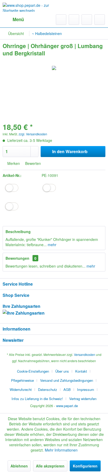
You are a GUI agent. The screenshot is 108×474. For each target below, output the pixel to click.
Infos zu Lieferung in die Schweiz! (37, 398)
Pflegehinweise (22, 380)
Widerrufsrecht (21, 389)
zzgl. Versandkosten (33, 134)
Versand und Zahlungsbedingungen (66, 380)
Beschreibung (18, 231)
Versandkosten (84, 354)
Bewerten (32, 163)
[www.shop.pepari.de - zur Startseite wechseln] (28, 7)
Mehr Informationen (61, 450)
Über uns (62, 371)
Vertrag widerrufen (82, 398)
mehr (51, 244)
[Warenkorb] (99, 19)
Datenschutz (47, 389)
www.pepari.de (67, 405)
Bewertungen (17, 258)
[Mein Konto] (87, 19)
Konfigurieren (85, 466)
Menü (18, 19)
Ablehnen (19, 466)
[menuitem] (13, 19)
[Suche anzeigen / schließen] (61, 19)
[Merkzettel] (74, 19)
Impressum (85, 389)
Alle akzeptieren (50, 466)
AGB (67, 389)
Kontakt (81, 371)
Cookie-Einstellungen (33, 371)
